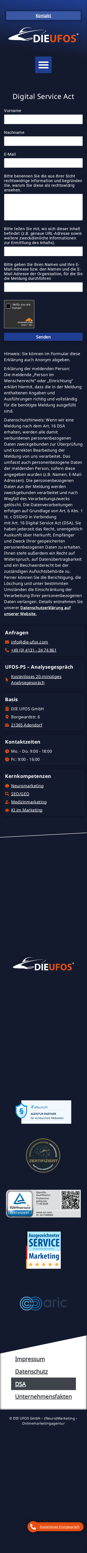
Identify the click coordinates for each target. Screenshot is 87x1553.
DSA (20, 1384)
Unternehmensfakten (43, 1396)
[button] (43, 65)
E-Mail (10, 154)
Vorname (12, 110)
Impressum (30, 1359)
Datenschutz (31, 1371)
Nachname (14, 132)
